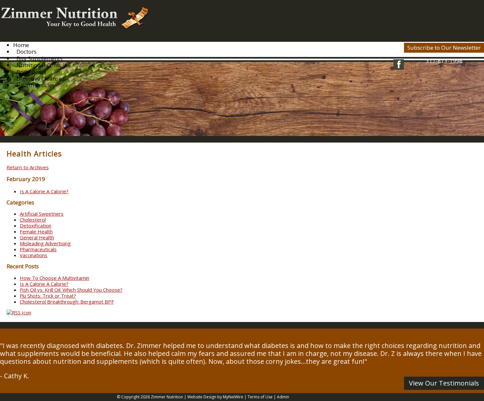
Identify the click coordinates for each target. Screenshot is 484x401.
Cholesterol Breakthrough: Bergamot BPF (67, 301)
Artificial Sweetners (42, 213)
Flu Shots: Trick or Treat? (48, 295)
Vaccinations (33, 255)
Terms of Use (260, 397)
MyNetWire (233, 397)
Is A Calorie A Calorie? (44, 191)
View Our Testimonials (444, 383)
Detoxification (35, 225)
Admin (283, 397)
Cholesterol (33, 219)
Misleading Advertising (45, 243)
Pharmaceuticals (38, 249)
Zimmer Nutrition (167, 397)
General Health (37, 237)
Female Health (36, 231)
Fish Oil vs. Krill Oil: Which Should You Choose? (71, 289)
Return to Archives (28, 167)
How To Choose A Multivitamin (54, 278)
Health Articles (35, 85)
